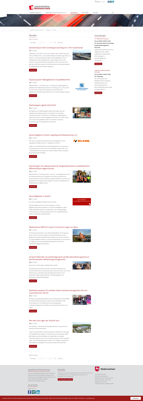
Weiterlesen (33, 70)
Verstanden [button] (136, 398)
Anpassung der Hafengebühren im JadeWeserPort (49, 79)
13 (50, 42)
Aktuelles (54, 30)
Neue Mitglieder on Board (39, 196)
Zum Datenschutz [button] (90, 398)
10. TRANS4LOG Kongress (101, 39)
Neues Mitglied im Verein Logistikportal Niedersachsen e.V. (53, 135)
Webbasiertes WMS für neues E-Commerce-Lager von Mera (53, 227)
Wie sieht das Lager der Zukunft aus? (44, 320)
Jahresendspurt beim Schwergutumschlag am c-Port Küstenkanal (56, 47)
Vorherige (33, 42)
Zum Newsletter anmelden (65, 379)
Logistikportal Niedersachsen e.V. (55, 12)
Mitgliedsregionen (35, 12)
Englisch (103, 1)
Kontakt (95, 12)
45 (55, 42)
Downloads (85, 12)
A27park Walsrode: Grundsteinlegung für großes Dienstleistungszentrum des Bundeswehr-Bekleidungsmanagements (59, 258)
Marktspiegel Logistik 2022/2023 (42, 105)
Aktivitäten (74, 12)
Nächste (60, 42)
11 (43, 42)
